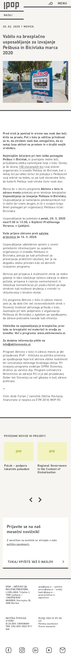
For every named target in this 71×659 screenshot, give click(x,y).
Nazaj (8, 15)
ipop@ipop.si (45, 586)
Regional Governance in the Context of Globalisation (52, 469)
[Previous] (30, 499)
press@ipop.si (45, 589)
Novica (29, 26)
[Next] (40, 499)
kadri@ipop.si (45, 592)
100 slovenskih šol (31, 167)
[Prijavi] (63, 562)
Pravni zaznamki (46, 626)
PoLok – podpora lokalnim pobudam (17, 467)
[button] (50, 3)
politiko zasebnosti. (18, 544)
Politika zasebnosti (48, 623)
